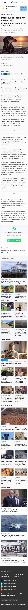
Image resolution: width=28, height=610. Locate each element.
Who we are (4, 593)
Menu (5, 2)
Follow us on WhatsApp (10, 586)
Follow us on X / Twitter (10, 580)
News (3, 14)
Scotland (9, 14)
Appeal (16, 576)
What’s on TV (5, 576)
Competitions (18, 574)
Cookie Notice (11, 595)
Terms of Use (11, 593)
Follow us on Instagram (10, 589)
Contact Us (3, 595)
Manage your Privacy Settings (9, 600)
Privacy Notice (19, 593)
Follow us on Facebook (10, 583)
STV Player (4, 574)
